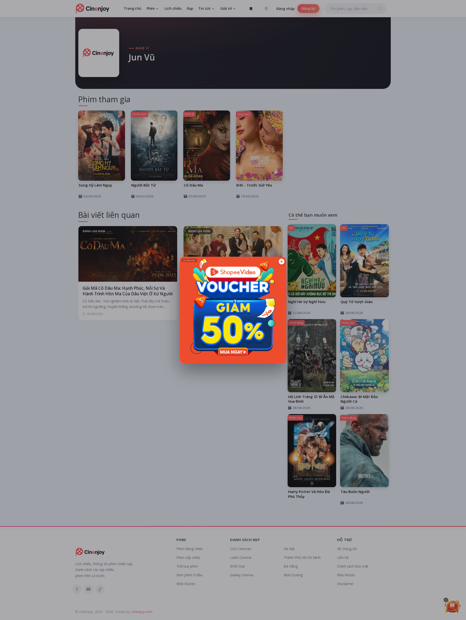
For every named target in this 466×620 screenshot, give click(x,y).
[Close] (281, 261)
